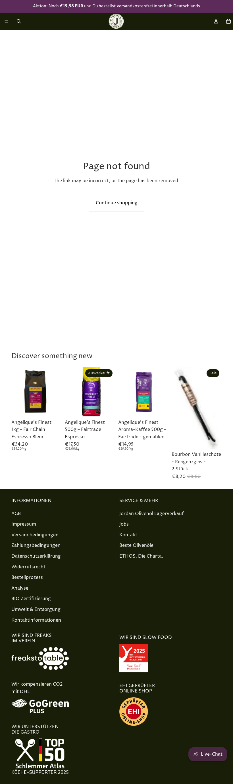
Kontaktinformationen (36, 620)
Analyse (19, 588)
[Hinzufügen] (52, 408)
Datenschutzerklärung (36, 556)
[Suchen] (19, 21)
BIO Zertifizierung (31, 599)
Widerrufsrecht (28, 567)
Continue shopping (117, 203)
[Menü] (6, 21)
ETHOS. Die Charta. (141, 556)
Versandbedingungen (35, 535)
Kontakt (128, 535)
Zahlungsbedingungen (36, 545)
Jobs (124, 524)
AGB (16, 513)
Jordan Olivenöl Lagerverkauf (151, 513)
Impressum (23, 524)
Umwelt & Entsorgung (36, 609)
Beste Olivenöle (136, 545)
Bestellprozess (27, 577)
